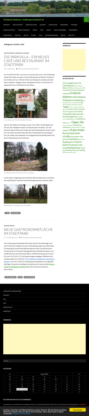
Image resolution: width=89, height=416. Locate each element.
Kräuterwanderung (73, 112)
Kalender (43, 24)
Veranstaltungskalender (12, 291)
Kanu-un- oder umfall (75, 107)
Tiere (41, 30)
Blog (40, 35)
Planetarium (64, 24)
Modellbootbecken (71, 119)
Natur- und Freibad (60, 30)
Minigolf (18, 35)
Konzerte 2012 (72, 109)
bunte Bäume (78, 86)
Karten (63, 35)
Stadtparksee (73, 30)
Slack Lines (82, 139)
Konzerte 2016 (72, 112)
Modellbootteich (9, 30)
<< (10, 374)
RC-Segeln (73, 127)
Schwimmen (73, 139)
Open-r (69, 123)
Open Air (78, 122)
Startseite (6, 24)
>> (79, 374)
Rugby (73, 129)
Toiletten (71, 35)
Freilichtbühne (18, 24)
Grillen (25, 35)
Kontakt (6, 295)
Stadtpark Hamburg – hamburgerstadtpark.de (23, 19)
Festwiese (74, 24)
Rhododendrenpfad (51, 35)
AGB (4, 303)
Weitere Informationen (22, 413)
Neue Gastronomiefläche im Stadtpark (28, 231)
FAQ (4, 299)
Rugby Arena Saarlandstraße (74, 133)
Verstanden (77, 409)
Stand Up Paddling (78, 150)
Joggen (48, 30)
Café (7, 213)
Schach (33, 35)
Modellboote (81, 119)
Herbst (80, 104)
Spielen (35, 30)
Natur (65, 123)
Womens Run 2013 (71, 152)
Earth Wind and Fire (77, 88)
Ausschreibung (11, 277)
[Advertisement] (74, 60)
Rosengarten (7, 35)
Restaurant (16, 213)
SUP (64, 152)
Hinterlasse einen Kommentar (28, 69)
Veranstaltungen (31, 24)
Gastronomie (53, 24)
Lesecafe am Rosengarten (73, 115)
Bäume (65, 88)
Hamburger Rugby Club (72, 104)
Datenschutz (7, 307)
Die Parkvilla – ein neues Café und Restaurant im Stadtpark (26, 61)
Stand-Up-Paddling (24, 30)
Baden (72, 86)
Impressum (7, 311)
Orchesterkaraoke (68, 125)
